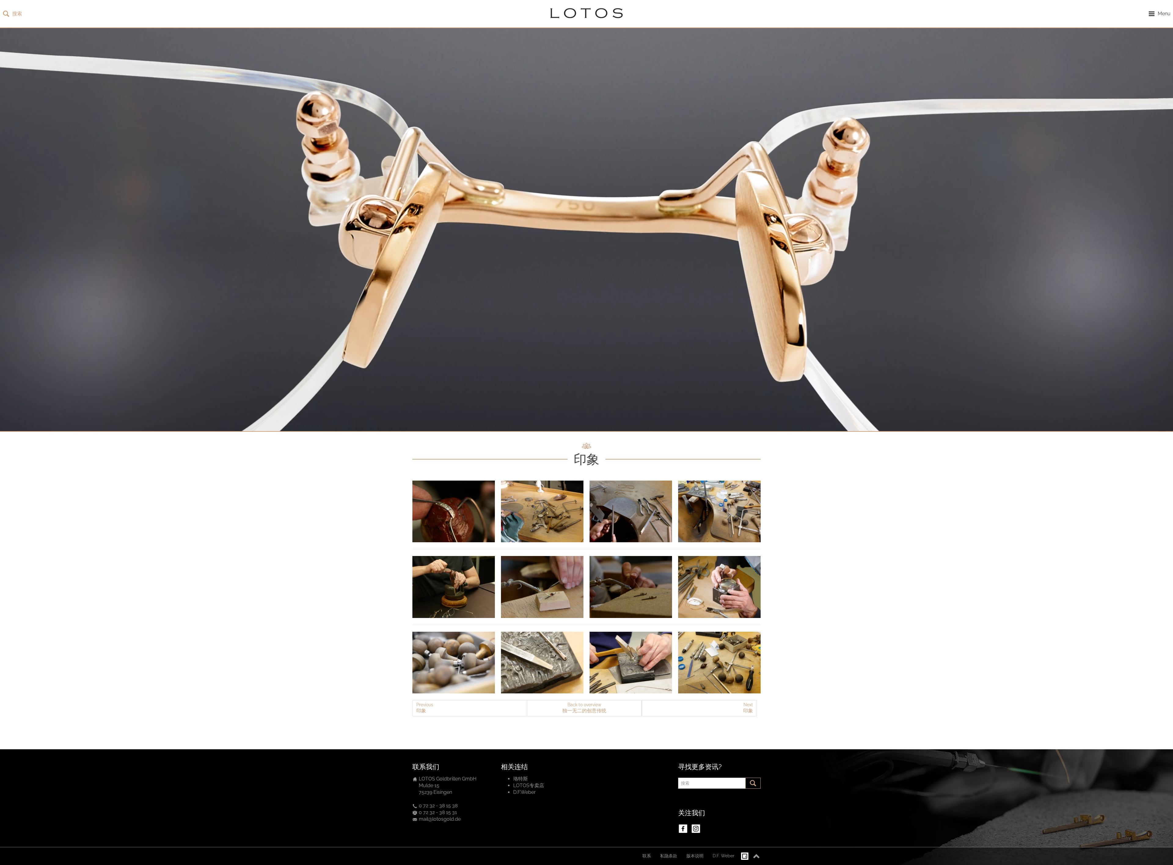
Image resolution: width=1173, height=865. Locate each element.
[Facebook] (683, 829)
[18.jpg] (542, 587)
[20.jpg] (453, 587)
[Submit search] (753, 783)
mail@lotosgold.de (440, 819)
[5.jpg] (453, 663)
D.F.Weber (524, 792)
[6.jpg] (719, 663)
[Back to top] (756, 856)
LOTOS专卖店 (528, 785)
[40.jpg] (542, 663)
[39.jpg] (631, 663)
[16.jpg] (542, 512)
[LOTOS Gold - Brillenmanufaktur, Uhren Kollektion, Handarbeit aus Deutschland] (585, 13)
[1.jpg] (719, 512)
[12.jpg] (631, 512)
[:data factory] (745, 856)
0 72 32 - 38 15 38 (438, 806)
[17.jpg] (631, 587)
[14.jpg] (719, 587)
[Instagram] (696, 829)
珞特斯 (520, 779)
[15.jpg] (453, 512)
